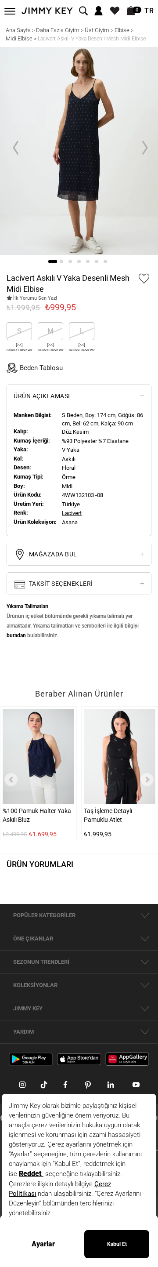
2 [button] (61, 261)
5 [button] (88, 261)
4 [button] (79, 261)
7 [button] (105, 261)
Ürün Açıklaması (42, 395)
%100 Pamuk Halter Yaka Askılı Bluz (37, 815)
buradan (16, 635)
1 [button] (52, 261)
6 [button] (96, 261)
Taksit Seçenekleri (60, 583)
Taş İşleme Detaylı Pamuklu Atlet (108, 815)
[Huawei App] (127, 1059)
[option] (79, 151)
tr (149, 11)
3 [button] (70, 261)
